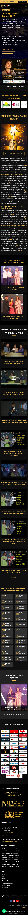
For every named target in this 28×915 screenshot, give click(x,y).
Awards (9, 86)
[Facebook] (11, 901)
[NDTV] (14, 739)
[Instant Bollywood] (14, 772)
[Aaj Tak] (14, 768)
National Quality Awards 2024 (10, 853)
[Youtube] (17, 901)
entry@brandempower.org (11, 835)
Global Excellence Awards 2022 (10, 866)
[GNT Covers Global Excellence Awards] (23, 731)
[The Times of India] (23, 735)
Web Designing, (22, 911)
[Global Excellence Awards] (14, 794)
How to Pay (5, 887)
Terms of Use (5, 881)
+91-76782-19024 (9, 832)
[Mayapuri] (23, 764)
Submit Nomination (22, 1)
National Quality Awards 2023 (14, 708)
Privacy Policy (6, 885)
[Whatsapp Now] (4, 911)
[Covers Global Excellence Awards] (5, 739)
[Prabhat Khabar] (5, 764)
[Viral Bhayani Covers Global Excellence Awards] (5, 751)
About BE (4, 874)
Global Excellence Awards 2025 (10, 851)
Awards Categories (18, 86)
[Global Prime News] (5, 768)
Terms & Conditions (7, 883)
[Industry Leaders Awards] (14, 814)
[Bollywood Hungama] (14, 764)
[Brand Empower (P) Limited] (5, 6)
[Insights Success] (5, 772)
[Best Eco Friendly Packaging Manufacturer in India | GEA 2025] (14, 349)
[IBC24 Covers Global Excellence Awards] (23, 747)
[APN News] (14, 755)
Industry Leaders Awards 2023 (10, 857)
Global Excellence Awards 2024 (10, 855)
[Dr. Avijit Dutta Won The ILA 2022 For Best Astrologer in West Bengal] (14, 499)
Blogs (3, 876)
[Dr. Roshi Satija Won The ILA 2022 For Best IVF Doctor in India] (14, 558)
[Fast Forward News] (23, 772)
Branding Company (19, 913)
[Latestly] (5, 755)
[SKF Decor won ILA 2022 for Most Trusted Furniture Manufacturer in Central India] (14, 439)
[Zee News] (14, 735)
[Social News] (10, 776)
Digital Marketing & (9, 913)
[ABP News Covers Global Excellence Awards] (14, 731)
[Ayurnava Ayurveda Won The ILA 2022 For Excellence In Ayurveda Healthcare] (14, 470)
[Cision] (23, 768)
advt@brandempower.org (10, 841)
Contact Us (5, 878)
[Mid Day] (5, 735)
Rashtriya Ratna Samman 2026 (10, 849)
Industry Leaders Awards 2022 (10, 864)
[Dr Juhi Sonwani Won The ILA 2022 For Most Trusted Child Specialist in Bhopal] (14, 528)
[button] (4, 714)
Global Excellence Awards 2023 (10, 862)
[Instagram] (14, 901)
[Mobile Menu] (26, 5)
